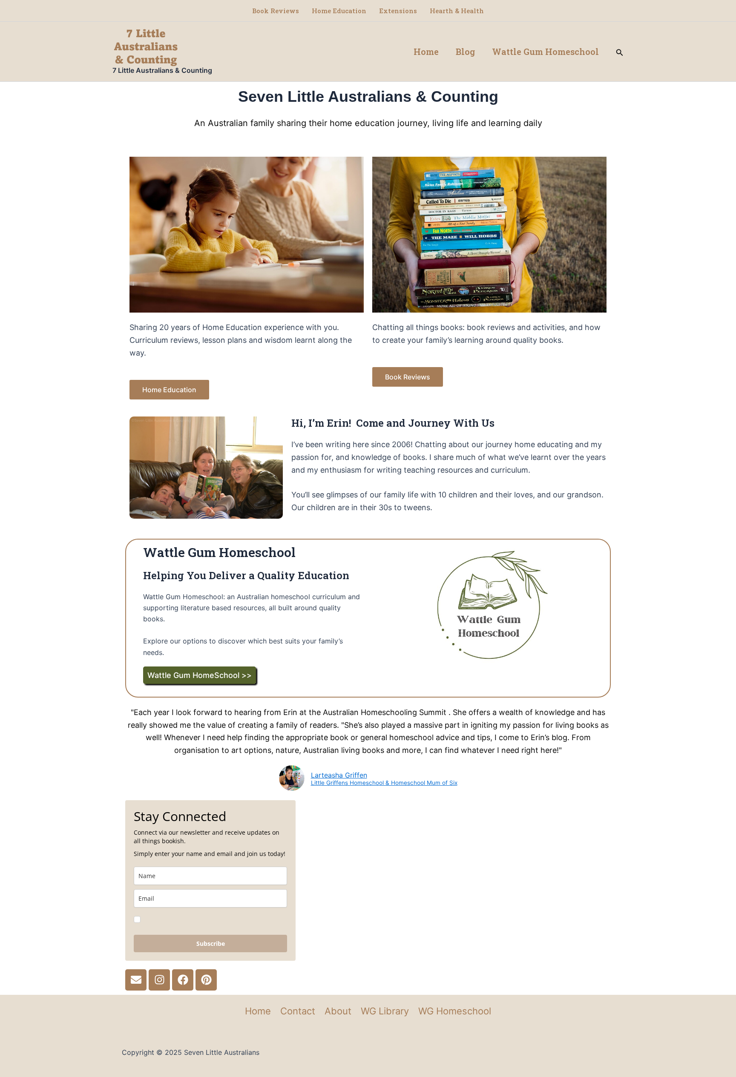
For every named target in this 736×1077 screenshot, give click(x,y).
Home (426, 51)
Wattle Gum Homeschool (545, 51)
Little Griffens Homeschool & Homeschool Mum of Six (384, 783)
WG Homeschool (454, 1011)
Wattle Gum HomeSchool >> (199, 675)
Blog (465, 51)
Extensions (398, 10)
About (338, 1011)
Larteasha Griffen (339, 775)
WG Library (385, 1011)
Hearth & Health (457, 10)
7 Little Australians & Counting (162, 70)
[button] (620, 52)
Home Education (339, 10)
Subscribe (210, 943)
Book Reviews (275, 10)
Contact (297, 1011)
